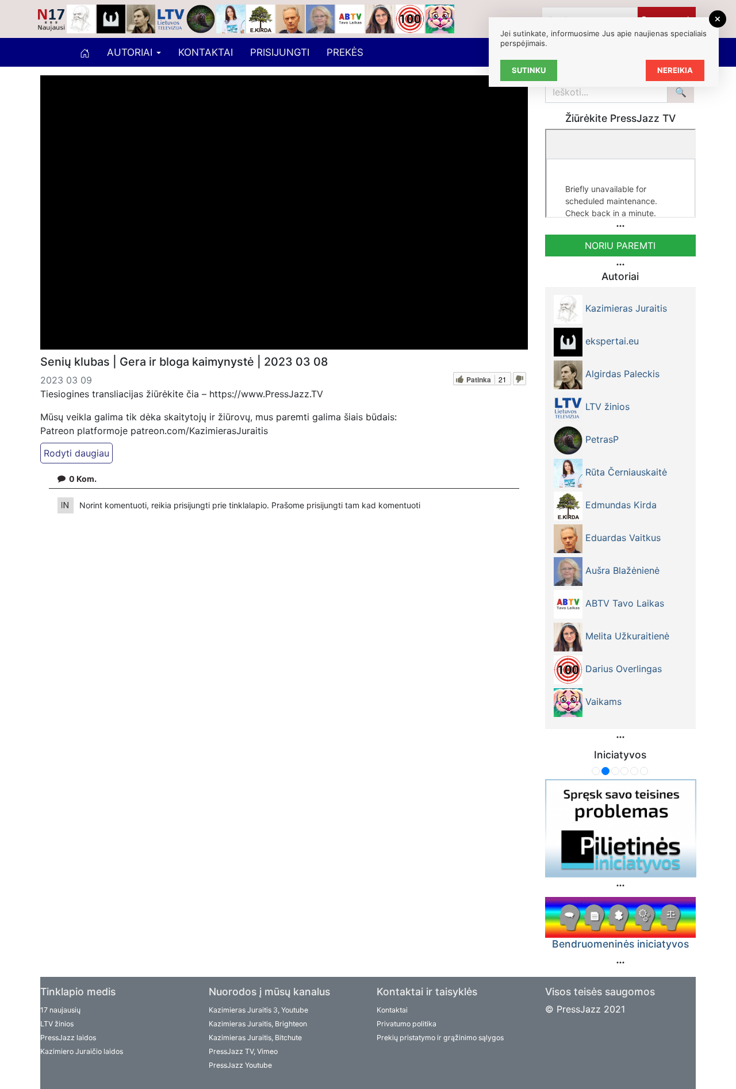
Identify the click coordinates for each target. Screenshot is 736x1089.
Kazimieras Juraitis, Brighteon (258, 1023)
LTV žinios (57, 1023)
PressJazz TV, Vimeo (243, 1051)
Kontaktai (205, 52)
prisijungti (325, 505)
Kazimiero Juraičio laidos (81, 1051)
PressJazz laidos (68, 1037)
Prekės (345, 52)
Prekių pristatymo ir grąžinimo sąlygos (440, 1037)
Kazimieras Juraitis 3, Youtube (258, 1010)
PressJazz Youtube (240, 1065)
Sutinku (529, 70)
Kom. (83, 479)
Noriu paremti (620, 245)
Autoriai (131, 52)
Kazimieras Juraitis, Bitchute (255, 1037)
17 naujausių (60, 1010)
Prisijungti (279, 52)
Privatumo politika (406, 1023)
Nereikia (675, 70)
